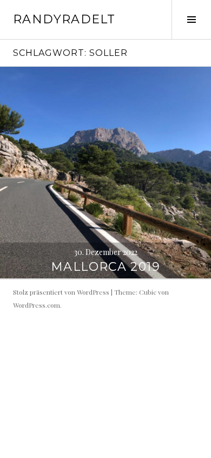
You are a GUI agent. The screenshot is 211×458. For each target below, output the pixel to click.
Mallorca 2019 (105, 266)
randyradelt (64, 19)
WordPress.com (36, 305)
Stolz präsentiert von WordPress (61, 292)
